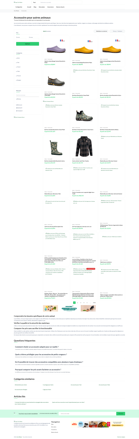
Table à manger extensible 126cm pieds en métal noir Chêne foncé (111, 295)
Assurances (50, 7)
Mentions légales (121, 437)
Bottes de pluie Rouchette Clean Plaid (55, 129)
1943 (94, 302)
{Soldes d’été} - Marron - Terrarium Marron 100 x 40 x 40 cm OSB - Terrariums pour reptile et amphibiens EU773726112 (56, 295)
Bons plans (42, 7)
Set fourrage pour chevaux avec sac (81, 226)
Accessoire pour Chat (76, 384)
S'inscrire (120, 413)
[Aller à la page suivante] (96, 302)
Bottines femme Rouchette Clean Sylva (82, 129)
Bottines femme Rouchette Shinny (109, 129)
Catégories (18, 7)
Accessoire (50, 59)
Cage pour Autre (47, 389)
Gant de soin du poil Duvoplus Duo (54, 226)
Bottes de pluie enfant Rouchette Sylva (110, 95)
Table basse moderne (106, 262)
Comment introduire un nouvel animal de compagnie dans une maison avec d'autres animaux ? (32, 403)
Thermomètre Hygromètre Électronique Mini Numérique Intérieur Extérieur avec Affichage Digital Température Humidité (83, 295)
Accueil (29, 7)
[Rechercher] (80, 2)
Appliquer (27, 43)
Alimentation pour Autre (21, 384)
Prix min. (18, 37)
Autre (46, 59)
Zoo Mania (16, 10)
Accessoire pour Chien (104, 384)
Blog (35, 7)
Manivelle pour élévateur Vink (53, 193)
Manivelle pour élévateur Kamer (108, 161)
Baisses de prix (60, 7)
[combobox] (59, 2)
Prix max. (31, 37)
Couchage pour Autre (48, 384)
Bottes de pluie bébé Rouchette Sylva (55, 161)
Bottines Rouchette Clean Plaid (80, 95)
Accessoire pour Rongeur (21, 389)
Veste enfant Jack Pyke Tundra (80, 161)
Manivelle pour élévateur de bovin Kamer (111, 193)
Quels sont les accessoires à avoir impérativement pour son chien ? (68, 402)
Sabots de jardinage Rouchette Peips (82, 62)
